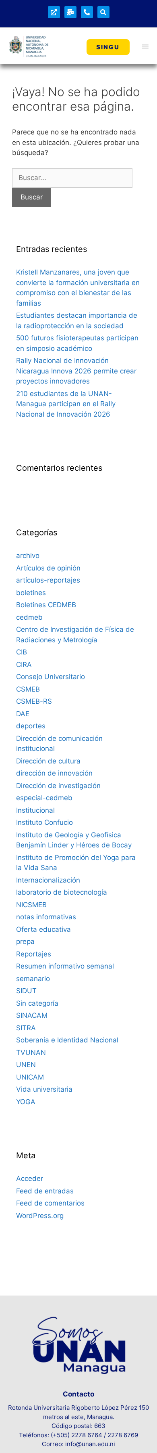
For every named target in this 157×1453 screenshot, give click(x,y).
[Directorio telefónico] (87, 12)
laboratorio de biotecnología (61, 892)
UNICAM (30, 1077)
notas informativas (46, 917)
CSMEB (28, 689)
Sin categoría (37, 1003)
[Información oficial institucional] (54, 12)
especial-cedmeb (44, 798)
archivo (27, 555)
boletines (31, 593)
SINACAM (32, 1015)
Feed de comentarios (50, 1203)
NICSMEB (31, 905)
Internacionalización (48, 880)
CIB (21, 652)
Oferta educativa (43, 929)
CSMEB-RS (34, 701)
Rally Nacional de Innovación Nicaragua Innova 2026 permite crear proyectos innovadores (76, 370)
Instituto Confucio (44, 822)
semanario (33, 979)
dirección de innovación (54, 773)
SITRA (26, 1028)
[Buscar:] (72, 178)
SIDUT (26, 991)
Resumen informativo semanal (65, 966)
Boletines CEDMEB (46, 605)
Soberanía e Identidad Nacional (67, 1040)
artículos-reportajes (48, 580)
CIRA (24, 664)
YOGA (25, 1102)
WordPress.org (40, 1216)
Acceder (29, 1178)
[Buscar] (103, 12)
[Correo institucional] (70, 12)
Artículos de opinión (48, 568)
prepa (25, 941)
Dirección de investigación (58, 786)
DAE (22, 714)
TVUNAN (31, 1052)
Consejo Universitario (50, 677)
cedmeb (29, 617)
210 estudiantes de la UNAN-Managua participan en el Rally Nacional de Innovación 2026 (66, 404)
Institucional (35, 810)
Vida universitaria (44, 1089)
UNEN (26, 1065)
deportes (30, 726)
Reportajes (33, 954)
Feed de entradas (45, 1191)
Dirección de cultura (48, 761)
